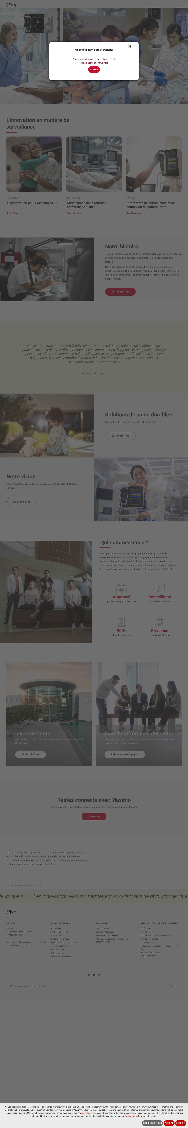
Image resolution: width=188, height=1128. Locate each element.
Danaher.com (90, 59)
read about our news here (95, 63)
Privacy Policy (84, 1113)
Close (129, 46)
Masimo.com (108, 59)
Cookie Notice (131, 1116)
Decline (180, 1123)
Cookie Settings (152, 1123)
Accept (169, 1123)
